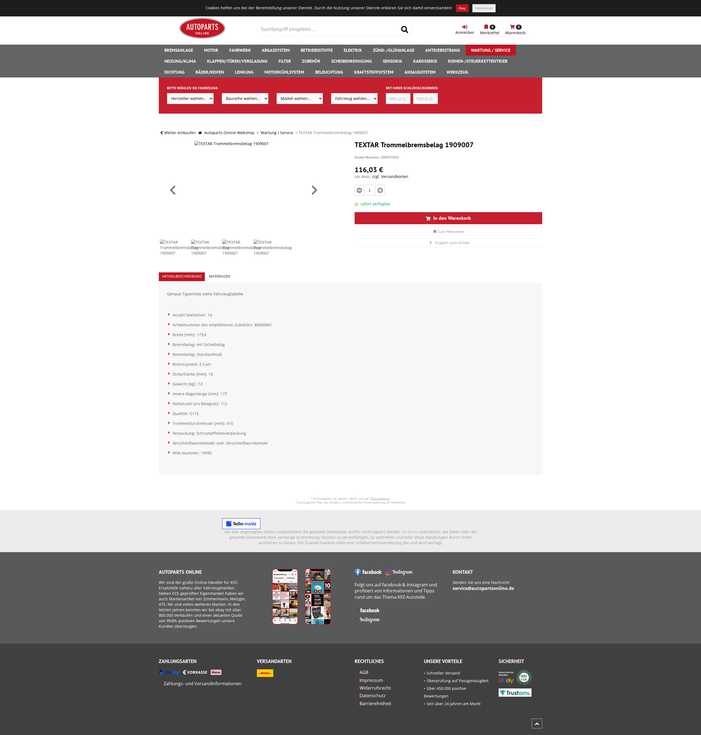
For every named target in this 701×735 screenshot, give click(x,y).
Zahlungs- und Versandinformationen (203, 684)
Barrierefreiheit (375, 704)
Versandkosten (380, 498)
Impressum (371, 680)
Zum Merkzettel (451, 231)
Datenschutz (484, 8)
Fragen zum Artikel (452, 242)
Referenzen (219, 276)
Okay (462, 8)
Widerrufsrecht (375, 688)
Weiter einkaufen (180, 132)
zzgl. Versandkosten (390, 176)
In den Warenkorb (451, 218)
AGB (364, 672)
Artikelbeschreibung (182, 276)
